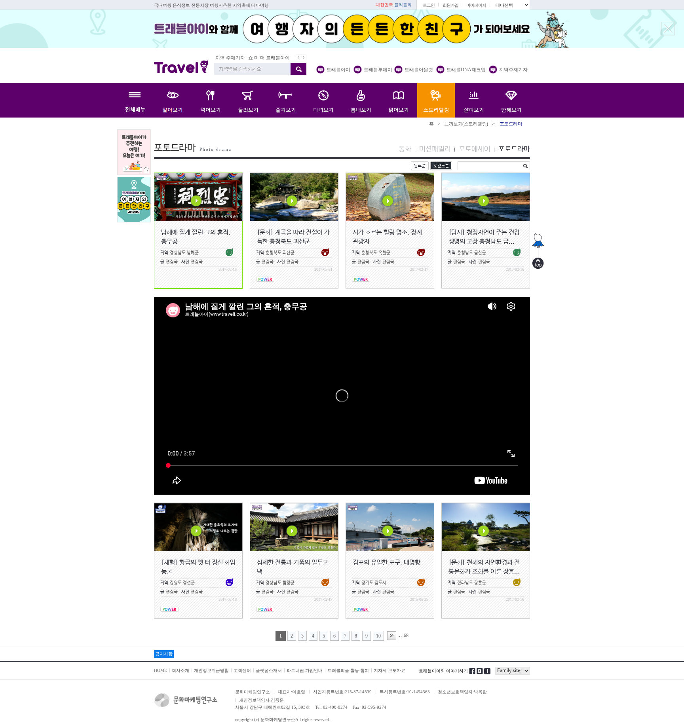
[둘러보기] (248, 100)
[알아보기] (173, 100)
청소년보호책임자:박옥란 (462, 691)
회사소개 (180, 670)
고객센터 (242, 670)
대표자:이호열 (291, 691)
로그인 (429, 5)
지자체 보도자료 (389, 670)
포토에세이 (474, 149)
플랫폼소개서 (269, 670)
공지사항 (164, 653)
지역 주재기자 (230, 58)
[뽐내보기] (361, 100)
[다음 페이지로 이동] (391, 635)
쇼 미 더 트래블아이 (269, 58)
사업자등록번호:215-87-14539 (342, 691)
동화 (405, 149)
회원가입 (450, 5)
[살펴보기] (473, 100)
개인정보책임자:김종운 (261, 700)
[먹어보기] (210, 100)
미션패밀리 (435, 149)
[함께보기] (511, 100)
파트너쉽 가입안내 (305, 670)
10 (378, 636)
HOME (160, 670)
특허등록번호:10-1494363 (405, 691)
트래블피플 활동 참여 (348, 670)
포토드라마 (514, 149)
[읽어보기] (398, 100)
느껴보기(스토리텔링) (466, 124)
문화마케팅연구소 (252, 691)
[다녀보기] (323, 100)
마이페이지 (476, 5)
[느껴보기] (436, 100)
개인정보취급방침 (211, 670)
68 (406, 635)
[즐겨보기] (285, 100)
